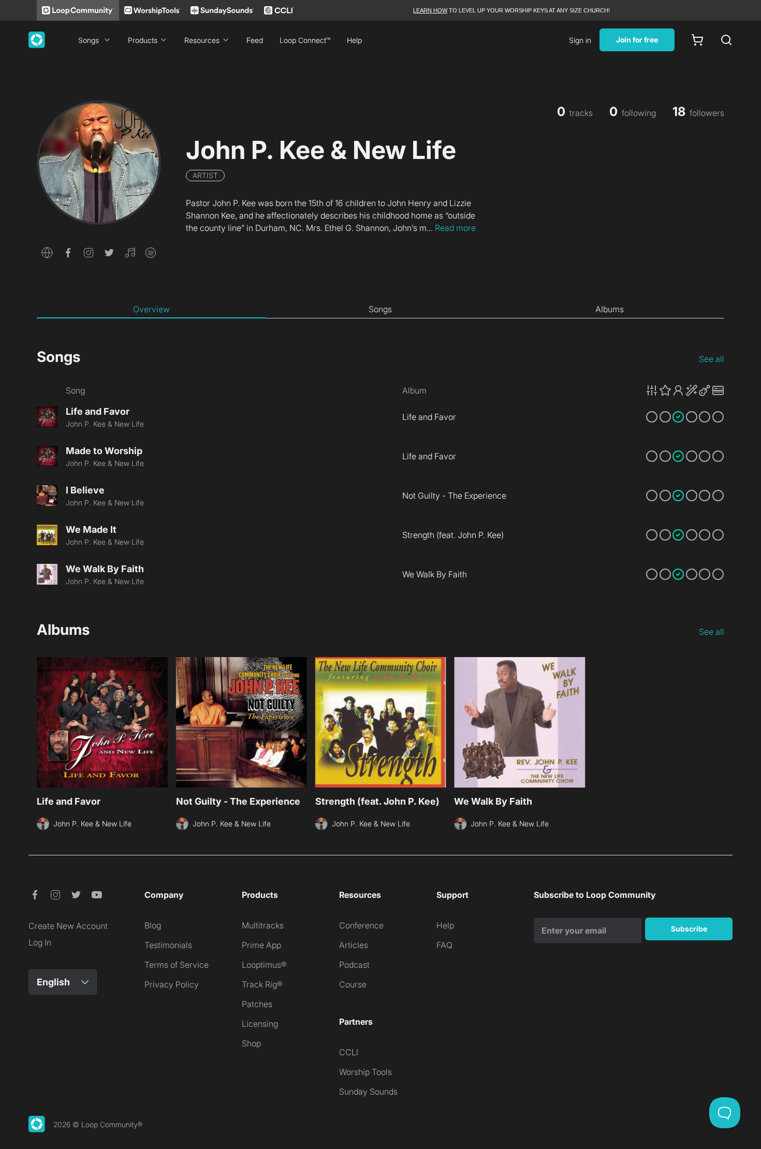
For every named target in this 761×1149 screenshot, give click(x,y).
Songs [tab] (380, 309)
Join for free (637, 39)
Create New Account (68, 926)
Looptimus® (264, 964)
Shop (251, 1043)
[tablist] (380, 309)
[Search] (726, 40)
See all (711, 359)
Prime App (261, 945)
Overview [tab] (151, 309)
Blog (152, 925)
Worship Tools (365, 1072)
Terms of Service (176, 964)
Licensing (260, 1024)
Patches (257, 1004)
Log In (39, 942)
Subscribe (689, 928)
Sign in (580, 40)
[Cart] (697, 40)
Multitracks (263, 925)
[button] (47, 251)
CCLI (348, 1052)
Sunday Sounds (368, 1091)
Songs (88, 40)
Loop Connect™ (305, 40)
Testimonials (168, 945)
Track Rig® (262, 984)
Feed (254, 40)
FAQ (444, 945)
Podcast (354, 964)
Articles (353, 945)
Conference (361, 925)
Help (354, 40)
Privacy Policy (171, 984)
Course (353, 984)
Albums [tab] (609, 309)
